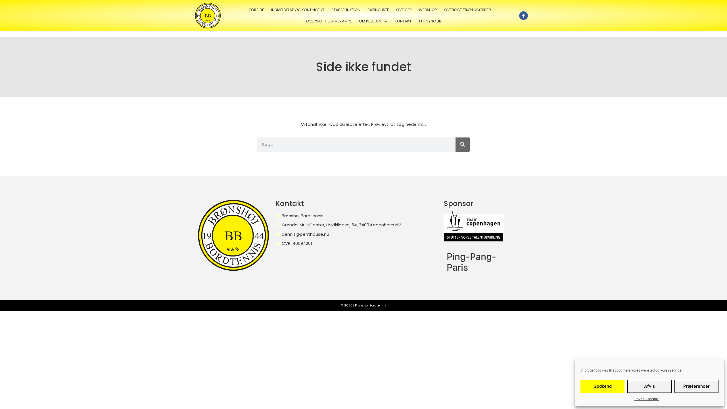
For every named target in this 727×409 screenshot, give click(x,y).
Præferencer (696, 386)
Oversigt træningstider (467, 9)
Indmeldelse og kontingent (297, 9)
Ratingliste (378, 9)
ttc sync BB (430, 21)
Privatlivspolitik (646, 399)
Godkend (603, 386)
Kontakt (403, 21)
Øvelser (404, 9)
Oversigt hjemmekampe (329, 21)
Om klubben (370, 21)
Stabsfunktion (345, 9)
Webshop (428, 9)
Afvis (649, 386)
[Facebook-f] (523, 15)
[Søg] (463, 144)
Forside (256, 9)
